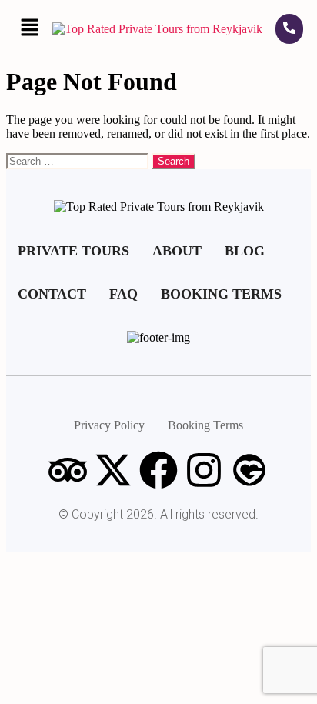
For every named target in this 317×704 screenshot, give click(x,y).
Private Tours (73, 251)
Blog (245, 251)
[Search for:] (79, 160)
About (177, 251)
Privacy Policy (109, 425)
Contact (52, 294)
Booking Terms (221, 294)
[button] (29, 28)
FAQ (123, 294)
